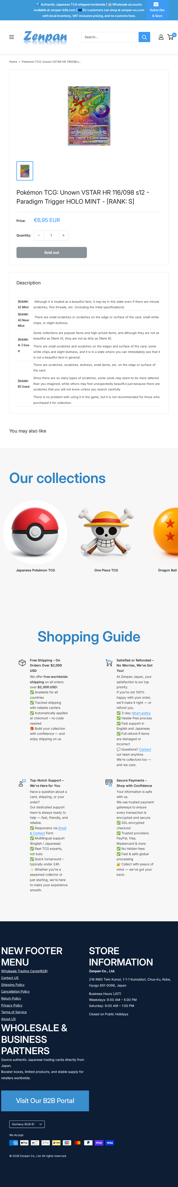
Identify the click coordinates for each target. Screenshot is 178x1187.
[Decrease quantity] (39, 235)
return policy (141, 713)
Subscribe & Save (157, 12)
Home (13, 61)
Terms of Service (14, 1012)
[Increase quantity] (63, 235)
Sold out (51, 252)
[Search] (144, 37)
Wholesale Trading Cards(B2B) (24, 971)
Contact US (10, 978)
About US (8, 1019)
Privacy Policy (11, 1005)
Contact (145, 749)
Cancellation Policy (15, 991)
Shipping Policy (13, 985)
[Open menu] (11, 37)
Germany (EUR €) (23, 1124)
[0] (170, 37)
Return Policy (11, 998)
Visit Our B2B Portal (45, 1101)
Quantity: (23, 235)
